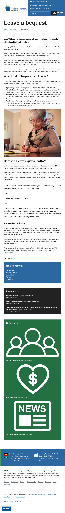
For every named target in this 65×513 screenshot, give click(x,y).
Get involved (13, 29)
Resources (48, 482)
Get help (22, 482)
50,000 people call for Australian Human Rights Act (22, 301)
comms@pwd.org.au (10, 252)
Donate (50, 5)
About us (8, 277)
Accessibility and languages (38, 5)
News (54, 482)
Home (6, 29)
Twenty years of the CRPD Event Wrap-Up (19, 295)
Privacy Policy (20, 497)
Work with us (10, 275)
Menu (59, 13)
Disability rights (31, 482)
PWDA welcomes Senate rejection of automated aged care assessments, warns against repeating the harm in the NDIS (31, 308)
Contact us (46, 8)
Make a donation (11, 397)
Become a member (35, 8)
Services (40, 482)
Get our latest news (12, 434)
